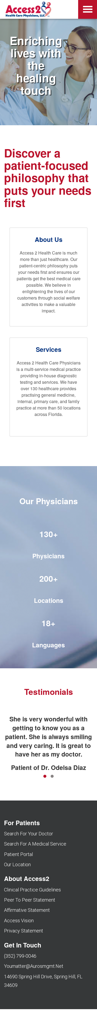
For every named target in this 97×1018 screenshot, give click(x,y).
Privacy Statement (23, 931)
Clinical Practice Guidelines (32, 889)
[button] (48, 387)
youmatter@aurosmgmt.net (33, 966)
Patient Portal (18, 854)
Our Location (17, 864)
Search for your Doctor (28, 833)
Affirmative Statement (27, 910)
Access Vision (19, 920)
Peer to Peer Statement (29, 900)
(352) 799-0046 (20, 956)
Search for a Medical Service (35, 844)
